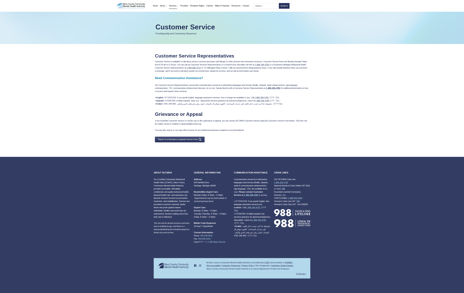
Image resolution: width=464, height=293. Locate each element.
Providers (184, 6)
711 (205, 68)
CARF (267, 263)
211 (284, 195)
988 (283, 189)
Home (155, 6)
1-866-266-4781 (281, 182)
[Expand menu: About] (166, 6)
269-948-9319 (204, 239)
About (162, 6)
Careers (209, 6)
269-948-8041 (206, 236)
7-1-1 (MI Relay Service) (214, 242)
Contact (246, 6)
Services (172, 6)
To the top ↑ (301, 274)
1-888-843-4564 (295, 198)
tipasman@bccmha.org (191, 124)
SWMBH (288, 263)
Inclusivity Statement (231, 266)
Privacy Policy (248, 266)
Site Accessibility (213, 266)
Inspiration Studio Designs (282, 266)
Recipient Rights (197, 6)
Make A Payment (222, 6)
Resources (236, 6)
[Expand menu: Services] (177, 6)
